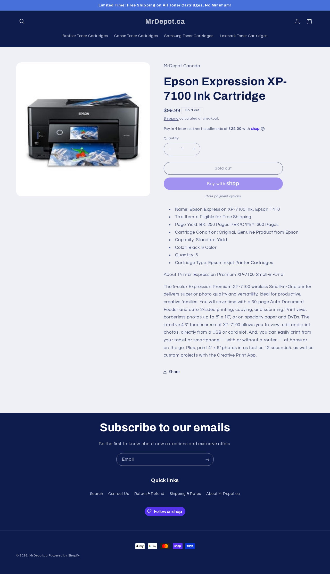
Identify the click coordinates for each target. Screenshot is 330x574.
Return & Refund (149, 494)
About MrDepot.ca (223, 494)
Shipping (171, 118)
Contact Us (118, 494)
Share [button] (174, 372)
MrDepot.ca (38, 555)
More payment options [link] (223, 196)
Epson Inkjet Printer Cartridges (240, 262)
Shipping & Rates (185, 494)
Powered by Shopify (64, 555)
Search (96, 494)
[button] (22, 22)
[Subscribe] (207, 459)
